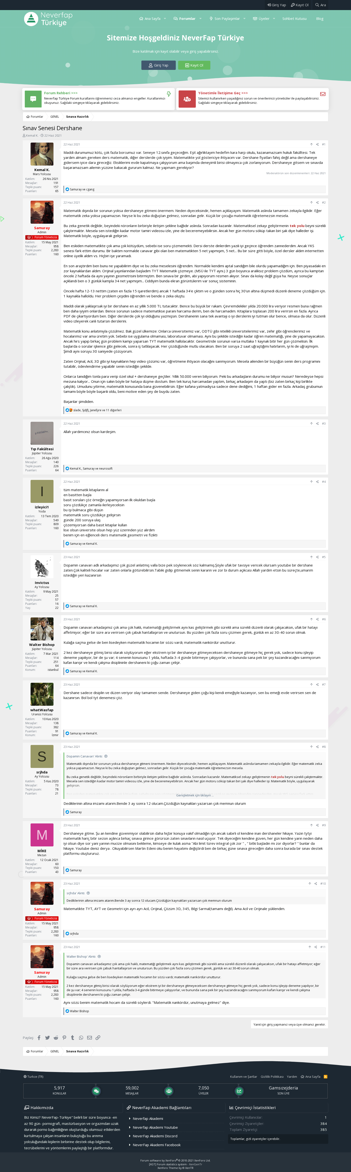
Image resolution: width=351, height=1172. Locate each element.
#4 (324, 482)
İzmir (55, 735)
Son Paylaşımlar (227, 18)
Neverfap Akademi (148, 1118)
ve (82, 189)
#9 (324, 825)
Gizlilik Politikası (272, 1076)
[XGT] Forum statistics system (175, 1164)
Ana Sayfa (152, 18)
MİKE (41, 850)
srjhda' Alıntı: (76, 893)
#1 (324, 144)
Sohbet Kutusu (294, 18)
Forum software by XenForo (175, 1160)
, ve (91, 469)
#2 (324, 202)
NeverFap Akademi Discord (155, 1135)
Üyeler (264, 18)
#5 (324, 557)
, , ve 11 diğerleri (97, 410)
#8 (324, 747)
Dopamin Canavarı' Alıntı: (85, 756)
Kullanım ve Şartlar (243, 1076)
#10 (323, 884)
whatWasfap (41, 709)
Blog (320, 18)
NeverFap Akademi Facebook (157, 1144)
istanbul (53, 670)
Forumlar (187, 18)
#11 (323, 947)
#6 (324, 619)
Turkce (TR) (35, 1076)
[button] (165, 18)
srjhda (42, 772)
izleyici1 (42, 507)
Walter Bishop (42, 644)
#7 (324, 685)
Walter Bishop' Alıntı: (81, 956)
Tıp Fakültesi (42, 448)
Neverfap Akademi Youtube (155, 1127)
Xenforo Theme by (175, 1168)
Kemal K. (32, 135)
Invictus (42, 582)
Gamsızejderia (283, 1088)
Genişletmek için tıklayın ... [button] (195, 795)
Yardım (292, 1076)
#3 (324, 424)
